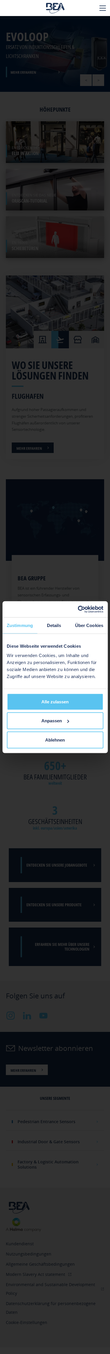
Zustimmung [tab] (20, 625)
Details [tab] (54, 625)
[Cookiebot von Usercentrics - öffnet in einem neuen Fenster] (78, 609)
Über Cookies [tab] (89, 625)
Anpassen (51, 720)
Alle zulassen (55, 701)
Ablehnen (55, 739)
